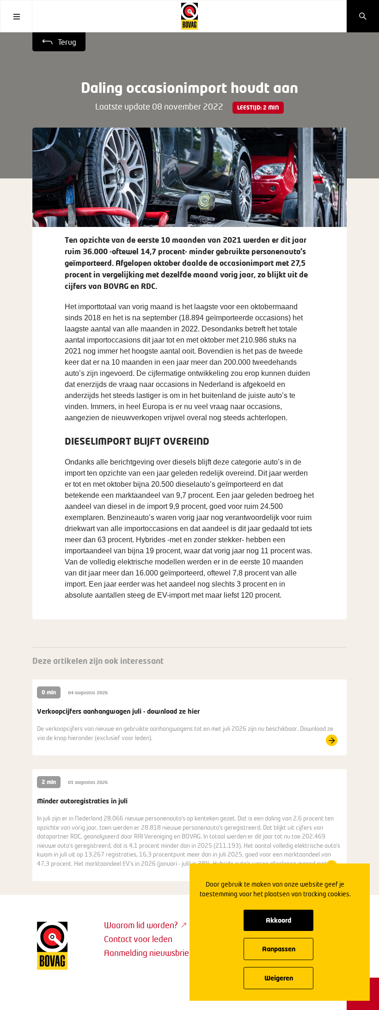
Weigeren (278, 978)
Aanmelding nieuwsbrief (148, 953)
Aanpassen (278, 949)
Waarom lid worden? (141, 925)
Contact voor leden (138, 939)
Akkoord (278, 920)
